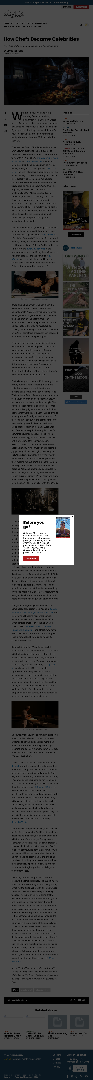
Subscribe (31, 558)
